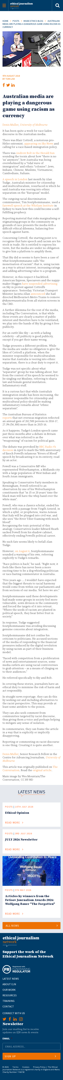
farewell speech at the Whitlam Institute (28, 205)
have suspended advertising (39, 283)
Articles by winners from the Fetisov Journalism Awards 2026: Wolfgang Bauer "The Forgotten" (30, 900)
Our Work (9, 989)
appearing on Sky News (38, 143)
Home (5, 20)
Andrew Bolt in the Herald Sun (35, 153)
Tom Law (10, 78)
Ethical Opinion (17, 813)
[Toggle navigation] (4, 5)
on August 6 (22, 551)
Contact (8, 1006)
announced (38, 294)
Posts (16, 20)
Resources (10, 995)
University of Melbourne (34, 124)
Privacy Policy (39, 1067)
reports (7, 418)
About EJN (9, 984)
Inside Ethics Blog (33, 20)
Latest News (11, 978)
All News (12, 925)
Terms (15, 1067)
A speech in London (15, 179)
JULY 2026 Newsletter (21, 840)
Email (7, 1038)
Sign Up (10, 1056)
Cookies (25, 1067)
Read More (12, 822)
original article (42, 770)
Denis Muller (10, 124)
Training (8, 1001)
